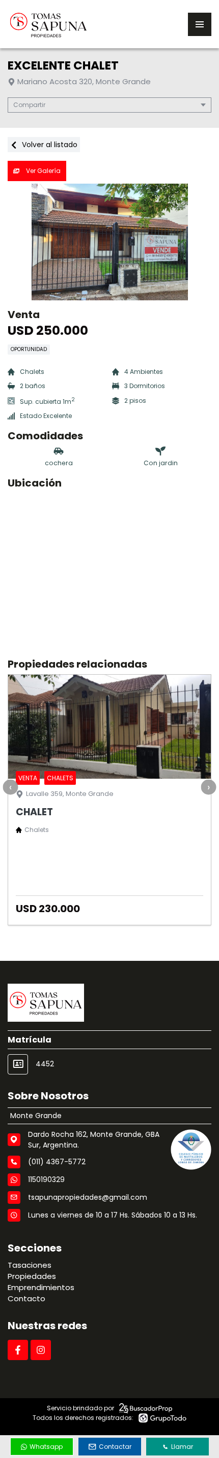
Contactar (115, 1446)
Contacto (26, 1298)
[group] (109, 242)
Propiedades (32, 1276)
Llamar (182, 1446)
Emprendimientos (41, 1287)
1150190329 (46, 1179)
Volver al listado (48, 145)
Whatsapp (46, 1446)
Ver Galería (42, 170)
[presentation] (10, 786)
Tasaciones (29, 1265)
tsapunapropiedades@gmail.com (87, 1197)
